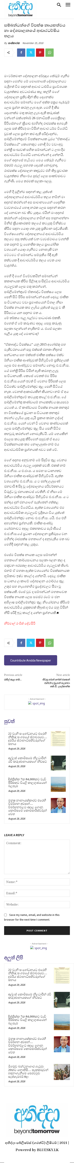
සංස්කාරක (14, 43)
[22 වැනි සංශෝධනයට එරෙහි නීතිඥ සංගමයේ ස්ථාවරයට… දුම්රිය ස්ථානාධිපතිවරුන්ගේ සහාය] (58, 738)
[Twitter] (31, 52)
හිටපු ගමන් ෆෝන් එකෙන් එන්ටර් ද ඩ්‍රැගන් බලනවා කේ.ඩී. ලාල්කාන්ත (56, 683)
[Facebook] (21, 52)
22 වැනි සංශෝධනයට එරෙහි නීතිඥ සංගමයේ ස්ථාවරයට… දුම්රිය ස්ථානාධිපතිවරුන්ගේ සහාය (27, 739)
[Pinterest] (40, 52)
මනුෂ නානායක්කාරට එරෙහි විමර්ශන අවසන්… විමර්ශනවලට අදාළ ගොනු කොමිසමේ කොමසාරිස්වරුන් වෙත (27, 807)
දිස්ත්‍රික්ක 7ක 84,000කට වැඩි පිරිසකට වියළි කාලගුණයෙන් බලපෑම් (27, 783)
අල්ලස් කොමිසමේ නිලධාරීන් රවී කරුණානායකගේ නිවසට (27, 759)
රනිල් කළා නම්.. (13, 679)
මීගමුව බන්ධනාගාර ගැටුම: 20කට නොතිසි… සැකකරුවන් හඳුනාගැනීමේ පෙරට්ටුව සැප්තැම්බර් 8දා (28, 1071)
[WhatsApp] (49, 52)
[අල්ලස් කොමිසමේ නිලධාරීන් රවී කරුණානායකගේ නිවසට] (58, 763)
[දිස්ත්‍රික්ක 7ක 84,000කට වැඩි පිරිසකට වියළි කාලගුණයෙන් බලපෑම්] (58, 784)
